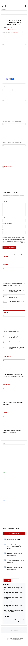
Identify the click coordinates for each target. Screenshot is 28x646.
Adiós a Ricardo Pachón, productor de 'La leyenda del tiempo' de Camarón (15, 546)
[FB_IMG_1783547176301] (14, 500)
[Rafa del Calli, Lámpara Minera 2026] (5, 303)
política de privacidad (7, 242)
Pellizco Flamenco (12, 29)
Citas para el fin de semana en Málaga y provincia (12, 121)
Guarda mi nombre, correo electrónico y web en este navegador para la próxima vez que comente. (14, 238)
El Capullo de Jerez (7, 89)
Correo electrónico (7, 223)
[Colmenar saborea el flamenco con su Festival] (5, 343)
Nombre (5, 217)
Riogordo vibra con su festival (16, 254)
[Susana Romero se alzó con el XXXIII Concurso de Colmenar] (5, 349)
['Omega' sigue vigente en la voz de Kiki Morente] (5, 337)
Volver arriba (14, 630)
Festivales (11, 32)
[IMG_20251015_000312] (14, 444)
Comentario (5, 201)
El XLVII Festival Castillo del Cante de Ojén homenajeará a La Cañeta (14, 164)
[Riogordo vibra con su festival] (14, 321)
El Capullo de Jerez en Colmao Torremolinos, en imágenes (12, 183)
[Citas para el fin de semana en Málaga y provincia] (5, 292)
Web (4, 229)
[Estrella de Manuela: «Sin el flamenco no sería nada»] (14, 394)
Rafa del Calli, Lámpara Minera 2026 (12, 601)
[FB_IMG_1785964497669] (14, 472)
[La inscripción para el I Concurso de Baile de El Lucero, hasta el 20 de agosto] (14, 365)
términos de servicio (17, 242)
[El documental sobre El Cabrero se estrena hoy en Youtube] (14, 422)
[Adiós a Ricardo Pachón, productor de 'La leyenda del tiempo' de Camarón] (14, 274)
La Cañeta (15, 89)
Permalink (5, 35)
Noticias (16, 32)
